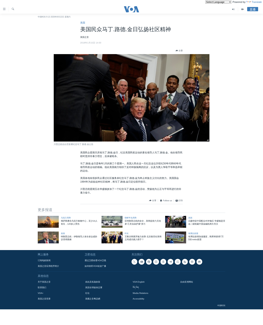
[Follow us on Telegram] (170, 262)
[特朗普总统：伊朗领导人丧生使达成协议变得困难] (48, 237)
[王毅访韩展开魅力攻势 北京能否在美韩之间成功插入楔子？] (112, 237)
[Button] (179, 50)
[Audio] (233, 9)
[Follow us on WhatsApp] (178, 262)
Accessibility (138, 298)
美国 (82, 22)
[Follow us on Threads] (163, 262)
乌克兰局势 (66, 218)
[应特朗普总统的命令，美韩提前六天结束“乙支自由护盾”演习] (112, 222)
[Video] (242, 9)
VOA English (139, 282)
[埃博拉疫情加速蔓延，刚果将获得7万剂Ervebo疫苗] (175, 237)
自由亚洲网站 (186, 282)
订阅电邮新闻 (44, 260)
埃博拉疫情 (193, 233)
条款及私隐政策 (92, 282)
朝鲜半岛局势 (131, 218)
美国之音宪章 (44, 298)
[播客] (192, 262)
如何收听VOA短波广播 (95, 266)
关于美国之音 (44, 282)
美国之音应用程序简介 (48, 266)
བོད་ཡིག (136, 287)
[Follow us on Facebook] (149, 262)
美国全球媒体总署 (93, 287)
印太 (127, 233)
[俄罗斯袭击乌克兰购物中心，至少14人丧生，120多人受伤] (48, 222)
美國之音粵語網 (92, 298)
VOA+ (40, 293)
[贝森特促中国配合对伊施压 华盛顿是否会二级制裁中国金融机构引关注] (175, 222)
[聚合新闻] (185, 262)
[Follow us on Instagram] (156, 262)
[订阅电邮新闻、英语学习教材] (199, 262)
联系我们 (42, 287)
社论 (87, 293)
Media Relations (140, 293)
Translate (257, 2)
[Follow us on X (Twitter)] (134, 262)
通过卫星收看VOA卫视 (95, 260)
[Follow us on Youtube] (141, 262)
